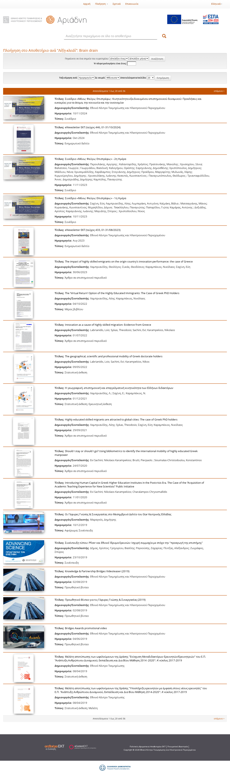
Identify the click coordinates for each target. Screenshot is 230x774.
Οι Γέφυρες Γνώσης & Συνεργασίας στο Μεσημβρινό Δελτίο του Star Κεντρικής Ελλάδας (118, 514)
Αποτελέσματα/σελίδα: (133, 77)
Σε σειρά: (100, 77)
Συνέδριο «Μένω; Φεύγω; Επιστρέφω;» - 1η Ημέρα (95, 198)
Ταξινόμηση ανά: (68, 77)
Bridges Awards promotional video (86, 628)
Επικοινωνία (131, 3)
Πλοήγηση (100, 3)
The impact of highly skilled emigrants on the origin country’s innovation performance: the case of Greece (129, 261)
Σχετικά (117, 3)
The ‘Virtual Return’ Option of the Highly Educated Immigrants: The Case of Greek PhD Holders (122, 293)
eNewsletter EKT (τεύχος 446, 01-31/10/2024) (92, 127)
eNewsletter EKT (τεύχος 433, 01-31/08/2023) (92, 230)
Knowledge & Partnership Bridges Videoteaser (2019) (97, 571)
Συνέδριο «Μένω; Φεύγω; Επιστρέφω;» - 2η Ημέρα (95, 159)
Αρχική (86, 3)
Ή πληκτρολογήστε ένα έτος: (110, 63)
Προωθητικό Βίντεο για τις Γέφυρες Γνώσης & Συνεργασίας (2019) (105, 599)
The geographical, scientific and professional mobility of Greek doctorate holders (113, 356)
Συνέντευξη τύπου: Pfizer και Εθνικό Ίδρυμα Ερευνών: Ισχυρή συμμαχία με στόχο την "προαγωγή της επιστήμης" (134, 543)
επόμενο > (219, 90)
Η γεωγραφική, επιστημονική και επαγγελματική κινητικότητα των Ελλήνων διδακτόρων (119, 388)
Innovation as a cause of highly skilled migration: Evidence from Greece (108, 324)
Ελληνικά (216, 3)
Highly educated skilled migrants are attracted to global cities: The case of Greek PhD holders (121, 419)
